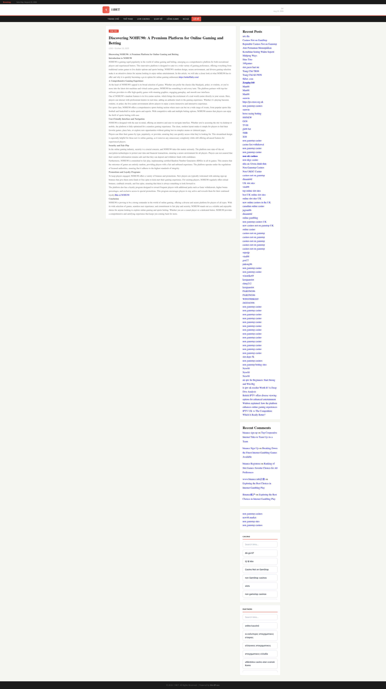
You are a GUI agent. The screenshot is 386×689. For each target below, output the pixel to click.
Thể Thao (128, 19)
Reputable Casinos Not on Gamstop (260, 43)
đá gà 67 (249, 553)
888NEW (247, 117)
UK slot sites (249, 183)
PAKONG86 (249, 291)
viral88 (246, 186)
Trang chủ (113, 19)
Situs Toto (247, 59)
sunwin (246, 98)
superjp (246, 252)
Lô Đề (196, 19)
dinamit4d (247, 179)
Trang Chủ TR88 (251, 71)
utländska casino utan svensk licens (260, 664)
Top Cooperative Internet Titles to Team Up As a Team (260, 437)
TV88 (245, 125)
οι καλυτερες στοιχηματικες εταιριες (259, 635)
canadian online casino (253, 206)
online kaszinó (252, 625)
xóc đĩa (246, 36)
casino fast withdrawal (253, 144)
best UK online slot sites (254, 194)
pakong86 (247, 264)
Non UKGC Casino (252, 171)
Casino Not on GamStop (257, 569)
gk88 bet (247, 128)
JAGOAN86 (249, 302)
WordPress (215, 685)
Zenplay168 (249, 82)
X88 (245, 136)
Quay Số (158, 19)
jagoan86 (247, 210)
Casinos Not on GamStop (255, 40)
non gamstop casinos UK (255, 221)
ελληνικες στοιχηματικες (258, 645)
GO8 (245, 121)
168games (247, 63)
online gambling (250, 217)
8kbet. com (248, 78)
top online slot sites (252, 190)
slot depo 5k (248, 356)
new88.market (249, 517)
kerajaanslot (248, 279)
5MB (245, 132)
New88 (246, 368)
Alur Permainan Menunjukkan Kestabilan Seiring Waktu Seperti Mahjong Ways (258, 51)
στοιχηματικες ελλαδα (256, 653)
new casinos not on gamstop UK (258, 225)
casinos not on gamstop (254, 175)
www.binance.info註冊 (254, 479)
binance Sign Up (251, 448)
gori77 (246, 260)
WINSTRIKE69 (250, 298)
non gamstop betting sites (255, 364)
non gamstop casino (252, 140)
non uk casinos (250, 156)
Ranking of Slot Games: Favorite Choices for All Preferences (260, 468)
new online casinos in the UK (257, 202)
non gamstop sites (251, 521)
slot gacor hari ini (251, 67)
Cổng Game (173, 19)
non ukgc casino (250, 159)
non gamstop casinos (252, 105)
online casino (249, 229)
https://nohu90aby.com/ (189, 77)
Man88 (246, 86)
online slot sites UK (252, 198)
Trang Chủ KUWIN (252, 74)
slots (247, 586)
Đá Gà (186, 19)
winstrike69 (248, 275)
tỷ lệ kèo (249, 561)
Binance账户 (249, 494)
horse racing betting (252, 113)
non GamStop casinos (256, 577)
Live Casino (143, 19)
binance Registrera (251, 463)
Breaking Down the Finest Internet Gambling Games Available (260, 452)
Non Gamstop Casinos (253, 167)
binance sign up (250, 432)
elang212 (247, 283)
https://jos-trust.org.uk (253, 101)
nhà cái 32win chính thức (255, 163)
